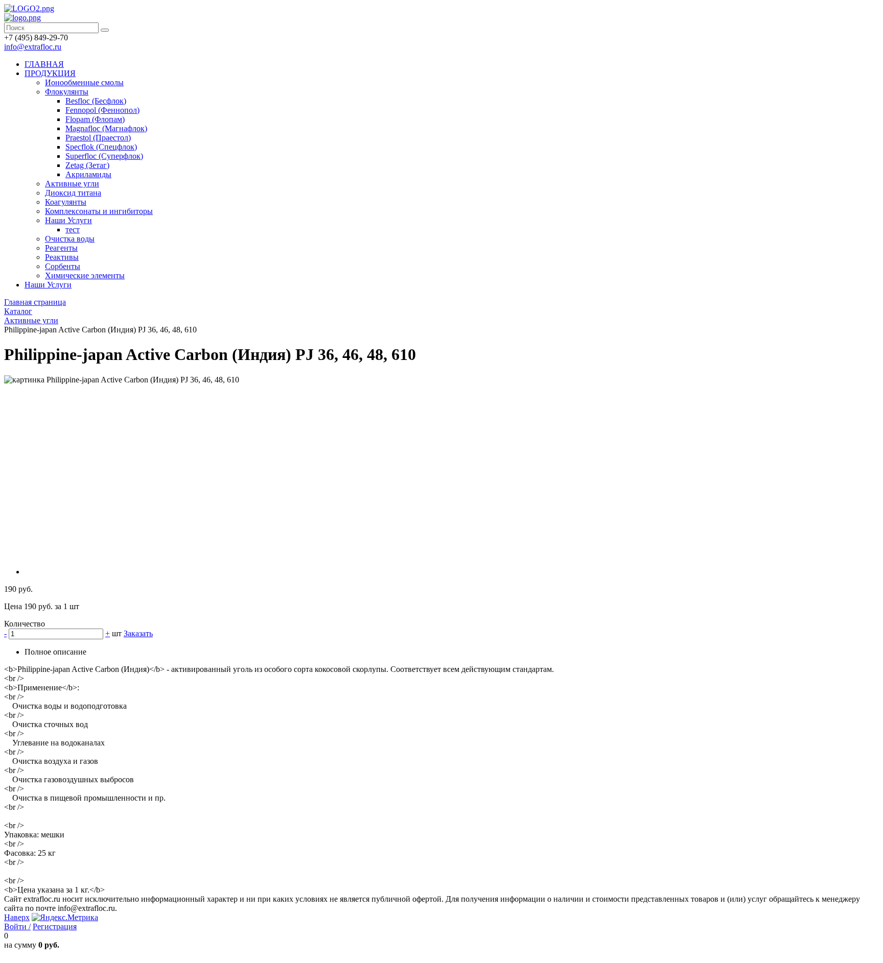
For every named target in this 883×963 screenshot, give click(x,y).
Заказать (138, 633)
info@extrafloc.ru (32, 46)
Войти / (17, 926)
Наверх (17, 917)
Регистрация (55, 926)
